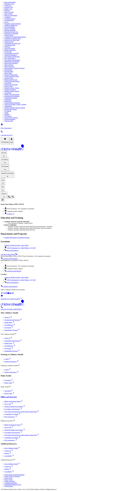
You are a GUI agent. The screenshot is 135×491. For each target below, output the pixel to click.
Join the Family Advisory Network (14, 68)
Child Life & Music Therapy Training (15, 104)
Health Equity (8, 322)
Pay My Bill (7, 51)
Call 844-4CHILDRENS (14, 271)
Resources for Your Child (11, 40)
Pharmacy (7, 10)
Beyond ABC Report (10, 109)
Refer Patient (8, 70)
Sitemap (6, 453)
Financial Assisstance (10, 55)
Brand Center (8, 383)
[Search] (13, 196)
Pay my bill (7, 404)
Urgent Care (8, 5)
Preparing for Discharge (11, 33)
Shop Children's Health (11, 448)
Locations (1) (10, 214)
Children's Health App (10, 25)
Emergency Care (9, 4)
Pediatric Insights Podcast (11, 91)
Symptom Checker (9, 19)
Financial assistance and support (13, 406)
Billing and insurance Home (12, 401)
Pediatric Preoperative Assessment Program (16, 237)
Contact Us (7, 451)
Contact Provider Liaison (11, 76)
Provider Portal (8, 71)
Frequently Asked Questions (12, 23)
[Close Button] (1, 262)
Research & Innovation (11, 84)
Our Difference (8, 325)
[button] (67, 333)
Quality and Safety (9, 481)
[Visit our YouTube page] (8, 293)
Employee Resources (10, 361)
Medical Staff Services (10, 79)
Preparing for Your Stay (11, 32)
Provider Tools (8, 78)
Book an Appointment (10, 15)
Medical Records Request (11, 61)
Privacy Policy (8, 479)
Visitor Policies (8, 35)
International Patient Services (12, 484)
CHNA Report (8, 486)
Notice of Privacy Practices (12, 476)
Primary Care (8, 9)
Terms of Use (8, 478)
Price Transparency (10, 58)
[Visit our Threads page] (13, 293)
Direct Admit (8, 73)
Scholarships (8, 106)
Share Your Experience (11, 63)
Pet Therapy (7, 116)
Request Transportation (11, 75)
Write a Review (8, 65)
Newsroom (7, 380)
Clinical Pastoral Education (12, 103)
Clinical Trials (8, 86)
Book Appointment (10, 2)
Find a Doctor (8, 14)
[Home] (67, 147)
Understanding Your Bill (11, 53)
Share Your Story (9, 66)
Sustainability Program (11, 330)
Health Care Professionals (11, 94)
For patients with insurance (12, 60)
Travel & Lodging (9, 48)
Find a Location (9, 12)
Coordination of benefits (11, 414)
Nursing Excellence (10, 89)
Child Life (7, 47)
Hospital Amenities (9, 30)
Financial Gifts (8, 121)
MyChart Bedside (9, 27)
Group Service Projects (11, 117)
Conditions (7, 17)
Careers (6, 359)
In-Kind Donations (9, 119)
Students (6, 114)
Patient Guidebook (9, 28)
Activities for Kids (9, 45)
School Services (9, 42)
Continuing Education (10, 98)
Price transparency (9, 417)
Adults (6, 112)
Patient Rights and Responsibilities (14, 475)
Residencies (7, 101)
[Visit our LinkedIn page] (11, 293)
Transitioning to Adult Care (12, 43)
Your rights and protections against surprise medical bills (20, 411)
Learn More (7, 83)
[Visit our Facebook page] (2, 293)
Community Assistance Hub (12, 38)
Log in (6, 22)
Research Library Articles (11, 88)
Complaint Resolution (10, 483)
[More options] (18, 259)
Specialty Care (8, 7)
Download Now (9, 20)
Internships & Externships (11, 96)
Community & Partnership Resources (15, 37)
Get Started (7, 111)
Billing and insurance (9, 397)
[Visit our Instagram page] (6, 293)
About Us (7, 317)
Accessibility (8, 456)
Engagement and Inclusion (12, 320)
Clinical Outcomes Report (11, 81)
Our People (7, 327)
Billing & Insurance (10, 50)
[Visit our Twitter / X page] (4, 293)
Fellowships (7, 99)
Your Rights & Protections (12, 56)
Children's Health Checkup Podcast (14, 108)
